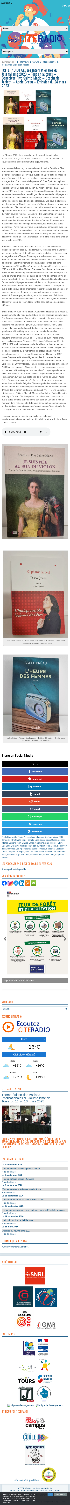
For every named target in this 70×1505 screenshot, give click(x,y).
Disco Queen (51, 840)
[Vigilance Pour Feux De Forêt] (33, 935)
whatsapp (37, 816)
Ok (50, 1494)
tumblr (37, 794)
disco (42, 840)
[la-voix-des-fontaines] (27, 1482)
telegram (37, 824)
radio (4, 855)
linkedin (37, 786)
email (37, 809)
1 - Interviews (23, 62)
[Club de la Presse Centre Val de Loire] (23, 1307)
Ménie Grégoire (8, 852)
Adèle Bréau (7, 837)
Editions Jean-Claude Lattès (21, 843)
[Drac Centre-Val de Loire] (29, 1356)
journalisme (51, 846)
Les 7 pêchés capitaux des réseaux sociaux (35, 849)
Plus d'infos (60, 1494)
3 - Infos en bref (47, 62)
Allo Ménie (18, 837)
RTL (52, 855)
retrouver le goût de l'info (18, 855)
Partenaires (8, 1334)
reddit (37, 801)
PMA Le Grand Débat (34, 852)
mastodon (37, 831)
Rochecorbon (36, 855)
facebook (37, 771)
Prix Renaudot (59, 852)
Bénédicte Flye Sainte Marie (14, 840)
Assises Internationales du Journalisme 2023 (43, 837)
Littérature (60, 849)
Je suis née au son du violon (32, 846)
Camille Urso (33, 840)
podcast (48, 852)
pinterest (37, 779)
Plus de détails (9, 1172)
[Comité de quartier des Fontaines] (49, 1482)
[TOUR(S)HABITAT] (27, 1372)
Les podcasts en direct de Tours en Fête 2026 (27, 864)
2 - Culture (34, 62)
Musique (20, 852)
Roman (46, 855)
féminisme (39, 843)
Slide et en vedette (21, 65)
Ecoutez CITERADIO (12, 1016)
